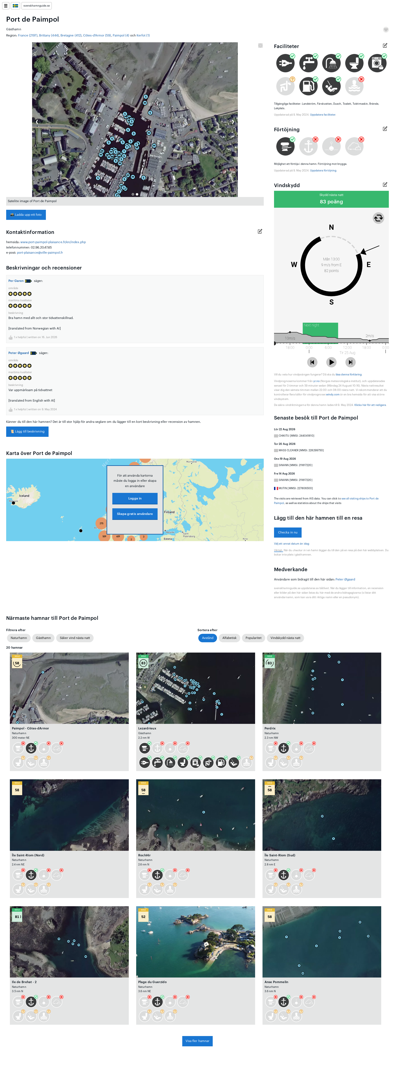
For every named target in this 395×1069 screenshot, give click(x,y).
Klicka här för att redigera (370, 405)
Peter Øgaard (18, 353)
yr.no (316, 381)
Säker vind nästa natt (75, 638)
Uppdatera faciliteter (322, 115)
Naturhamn (19, 638)
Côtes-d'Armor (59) (97, 35)
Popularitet (253, 638)
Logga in (135, 498)
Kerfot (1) (143, 35)
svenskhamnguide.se (36, 6)
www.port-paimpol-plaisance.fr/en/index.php (53, 242)
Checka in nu (287, 532)
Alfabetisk (229, 638)
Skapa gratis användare (135, 514)
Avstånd (207, 638)
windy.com (333, 394)
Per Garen (16, 280)
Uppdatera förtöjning (323, 170)
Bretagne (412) (70, 35)
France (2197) (27, 35)
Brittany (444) (49, 35)
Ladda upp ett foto (26, 214)
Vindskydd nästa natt (285, 638)
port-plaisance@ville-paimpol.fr (40, 252)
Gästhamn (43, 638)
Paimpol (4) (121, 35)
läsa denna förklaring (349, 374)
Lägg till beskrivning (27, 431)
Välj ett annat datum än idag (291, 544)
